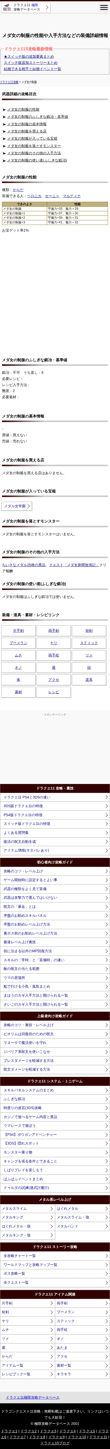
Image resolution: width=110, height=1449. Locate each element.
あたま (62, 1348)
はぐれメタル (67, 1208)
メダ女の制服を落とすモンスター (34, 146)
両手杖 (53, 655)
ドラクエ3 (48, 1431)
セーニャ (52, 196)
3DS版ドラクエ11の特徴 (23, 806)
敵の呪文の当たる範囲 (21, 969)
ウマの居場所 (14, 978)
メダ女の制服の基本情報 (27, 124)
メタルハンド (67, 1226)
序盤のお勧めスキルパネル (25, 915)
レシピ (53, 692)
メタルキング (12, 1217)
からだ (7, 1356)
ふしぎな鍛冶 (14, 1099)
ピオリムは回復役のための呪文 (29, 1034)
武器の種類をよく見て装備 (25, 889)
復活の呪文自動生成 (20, 842)
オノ (18, 667)
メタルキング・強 (16, 1235)
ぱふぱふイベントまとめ (23, 1179)
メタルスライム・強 (73, 1217)
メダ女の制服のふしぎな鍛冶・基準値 (37, 117)
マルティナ (72, 196)
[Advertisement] (55, 20)
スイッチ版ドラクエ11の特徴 (27, 824)
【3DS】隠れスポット (21, 1143)
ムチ (18, 655)
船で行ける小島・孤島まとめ (27, 986)
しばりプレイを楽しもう (23, 1170)
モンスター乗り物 (18, 1152)
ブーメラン (18, 643)
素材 (18, 692)
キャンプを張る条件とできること (30, 1161)
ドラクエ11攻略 (9, 82)
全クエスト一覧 (16, 1282)
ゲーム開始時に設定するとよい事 (30, 880)
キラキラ (64, 1374)
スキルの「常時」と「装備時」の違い (34, 960)
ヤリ (53, 643)
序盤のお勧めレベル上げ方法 (27, 924)
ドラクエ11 (98, 1437)
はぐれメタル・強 (16, 1226)
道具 (89, 680)
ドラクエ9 (56, 1437)
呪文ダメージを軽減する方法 (27, 1069)
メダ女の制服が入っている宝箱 (32, 138)
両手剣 (53, 630)
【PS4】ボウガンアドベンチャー (30, 1134)
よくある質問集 (16, 833)
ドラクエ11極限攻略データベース (33, 1397)
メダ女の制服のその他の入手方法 (34, 153)
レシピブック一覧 (16, 1374)
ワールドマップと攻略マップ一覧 (30, 1265)
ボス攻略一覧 (14, 1273)
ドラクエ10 (77, 1437)
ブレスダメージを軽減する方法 (29, 1061)
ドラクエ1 (9, 1431)
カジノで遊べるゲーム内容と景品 (30, 1117)
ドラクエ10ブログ (55, 1443)
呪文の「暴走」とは (20, 906)
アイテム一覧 (12, 1365)
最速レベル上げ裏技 (20, 942)
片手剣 (18, 630)
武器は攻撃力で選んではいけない (30, 897)
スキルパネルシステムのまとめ (29, 1090)
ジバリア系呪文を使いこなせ (27, 1052)
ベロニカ (34, 196)
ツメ (89, 655)
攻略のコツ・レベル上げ (23, 871)
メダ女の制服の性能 (23, 109)
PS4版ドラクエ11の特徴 (23, 815)
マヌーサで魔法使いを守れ (25, 1043)
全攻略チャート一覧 (20, 1256)
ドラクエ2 (28, 1431)
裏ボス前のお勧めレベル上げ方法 (30, 933)
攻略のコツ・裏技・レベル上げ (29, 1025)
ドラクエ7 (17, 1437)
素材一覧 (64, 1365)
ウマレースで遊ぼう (20, 1125)
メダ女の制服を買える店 (27, 131)
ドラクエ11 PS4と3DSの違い (27, 797)
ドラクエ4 (67, 1431)
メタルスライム (14, 1208)
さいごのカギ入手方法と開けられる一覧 (36, 1004)
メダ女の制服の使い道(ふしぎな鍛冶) (37, 160)
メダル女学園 (15, 506)
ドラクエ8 (37, 1437)
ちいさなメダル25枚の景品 (24, 565)
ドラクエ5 (87, 1431)
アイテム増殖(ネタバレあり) (26, 850)
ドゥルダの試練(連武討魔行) (26, 1188)
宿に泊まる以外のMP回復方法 (28, 951)
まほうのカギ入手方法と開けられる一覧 (36, 995)
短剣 (89, 630)
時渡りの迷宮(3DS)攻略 (23, 1108)
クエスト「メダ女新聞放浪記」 (74, 565)
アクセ (53, 680)
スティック (89, 643)
